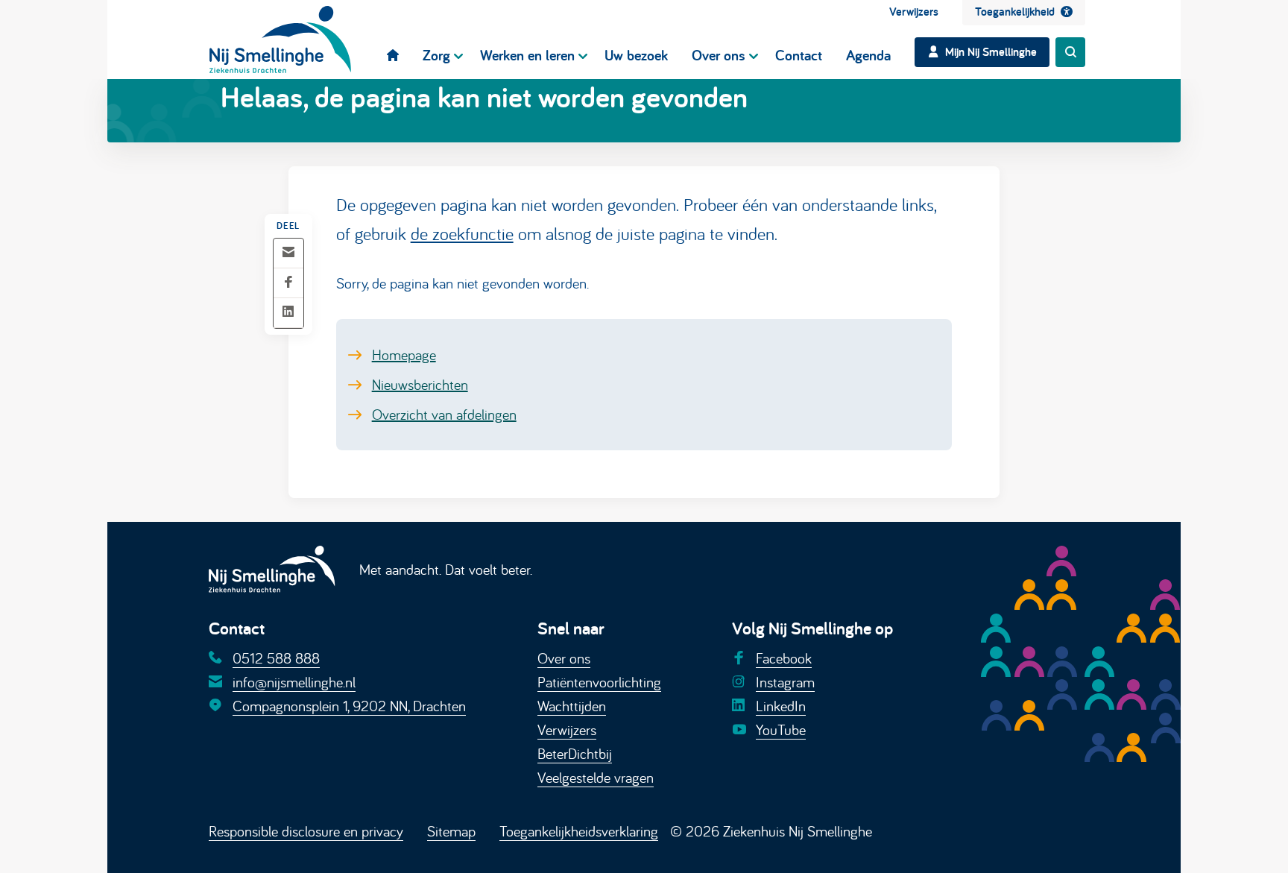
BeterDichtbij (574, 753)
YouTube (781, 729)
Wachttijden (571, 705)
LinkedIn (781, 705)
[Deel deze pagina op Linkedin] (288, 313)
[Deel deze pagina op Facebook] (288, 283)
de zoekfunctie (462, 233)
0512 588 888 (276, 658)
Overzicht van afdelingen (444, 414)
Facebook (784, 658)
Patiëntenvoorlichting (599, 681)
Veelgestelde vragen (595, 777)
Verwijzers (566, 729)
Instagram (785, 681)
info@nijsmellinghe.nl (294, 681)
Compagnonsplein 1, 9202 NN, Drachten (349, 705)
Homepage (404, 354)
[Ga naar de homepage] (280, 39)
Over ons (563, 658)
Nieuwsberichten (420, 384)
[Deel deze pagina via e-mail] (288, 253)
